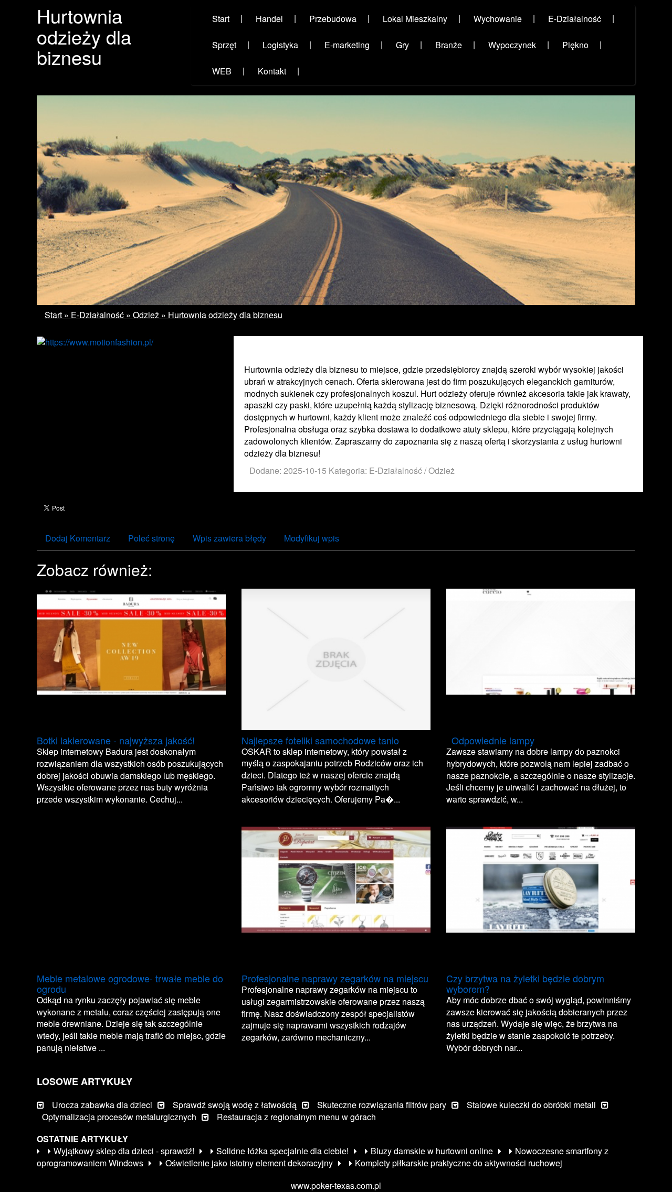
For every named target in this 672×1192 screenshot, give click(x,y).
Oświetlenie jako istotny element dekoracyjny (249, 1163)
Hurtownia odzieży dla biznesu (225, 315)
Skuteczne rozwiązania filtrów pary (381, 1105)
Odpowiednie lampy (490, 740)
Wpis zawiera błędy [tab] (229, 538)
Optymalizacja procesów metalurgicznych (119, 1117)
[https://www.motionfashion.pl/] (95, 341)
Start (53, 315)
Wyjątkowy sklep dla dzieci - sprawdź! (124, 1151)
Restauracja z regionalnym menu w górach (296, 1117)
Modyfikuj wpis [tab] (311, 538)
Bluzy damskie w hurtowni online (432, 1151)
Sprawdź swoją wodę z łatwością (235, 1105)
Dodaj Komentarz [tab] (77, 538)
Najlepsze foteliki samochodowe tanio (320, 740)
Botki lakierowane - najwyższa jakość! (116, 740)
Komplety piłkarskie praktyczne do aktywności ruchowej (458, 1163)
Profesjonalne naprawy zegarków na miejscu (335, 978)
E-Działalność (97, 315)
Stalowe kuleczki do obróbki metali (531, 1105)
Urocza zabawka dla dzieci (102, 1105)
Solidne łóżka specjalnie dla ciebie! (282, 1151)
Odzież (146, 315)
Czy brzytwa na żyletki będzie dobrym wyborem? (525, 983)
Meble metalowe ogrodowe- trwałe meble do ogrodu (130, 983)
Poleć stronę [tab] (151, 538)
